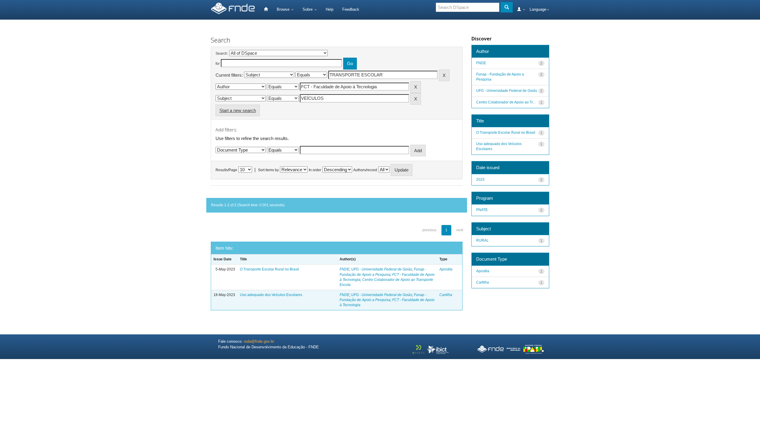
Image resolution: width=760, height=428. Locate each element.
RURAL (482, 240)
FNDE (344, 269)
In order (315, 170)
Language (538, 9)
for (218, 64)
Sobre (308, 9)
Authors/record (365, 170)
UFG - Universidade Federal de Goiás (381, 269)
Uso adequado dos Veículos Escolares (271, 295)
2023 (480, 179)
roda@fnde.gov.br (259, 341)
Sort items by (268, 170)
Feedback (350, 9)
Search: (222, 53)
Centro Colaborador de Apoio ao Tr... (505, 102)
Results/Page (226, 170)
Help (329, 9)
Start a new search (237, 110)
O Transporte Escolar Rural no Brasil (269, 269)
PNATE (482, 210)
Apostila (445, 269)
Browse (284, 9)
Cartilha (445, 295)
